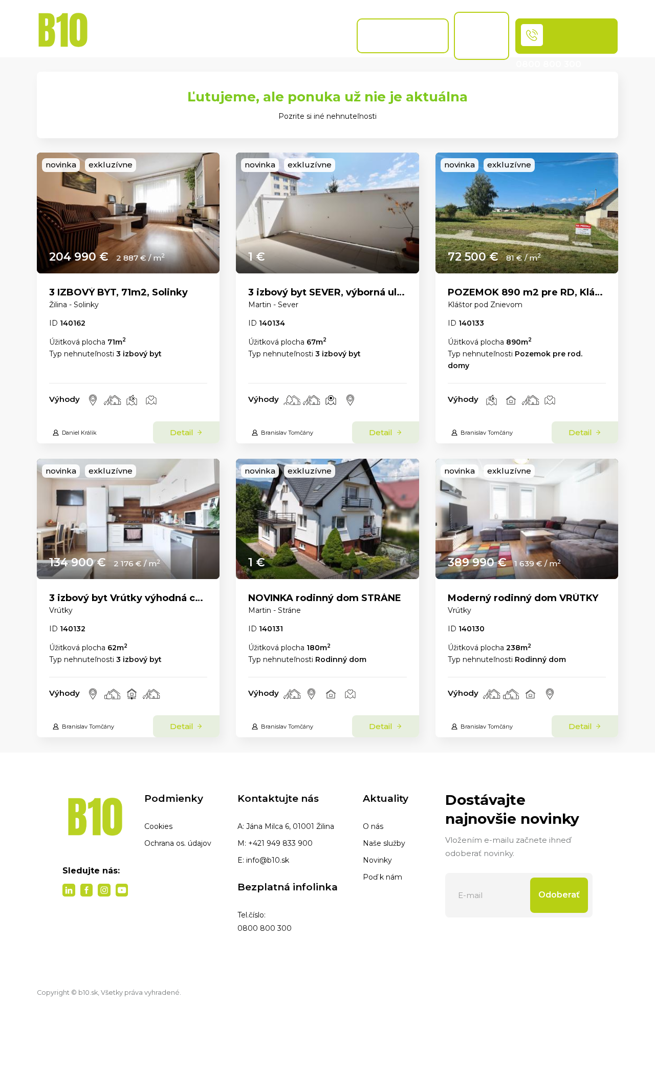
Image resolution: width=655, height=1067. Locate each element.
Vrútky (61, 610)
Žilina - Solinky (74, 304)
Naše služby (384, 843)
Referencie (324, 35)
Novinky (377, 860)
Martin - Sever (273, 304)
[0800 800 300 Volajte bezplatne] (566, 36)
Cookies (158, 826)
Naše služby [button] (192, 30)
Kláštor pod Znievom (485, 304)
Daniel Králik (79, 432)
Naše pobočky (271, 36)
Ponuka (150, 35)
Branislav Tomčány (287, 432)
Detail (182, 432)
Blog (229, 35)
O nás (373, 826)
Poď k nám (382, 877)
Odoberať (559, 895)
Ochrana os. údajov (177, 843)
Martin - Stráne (274, 610)
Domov (104, 35)
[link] (128, 213)
